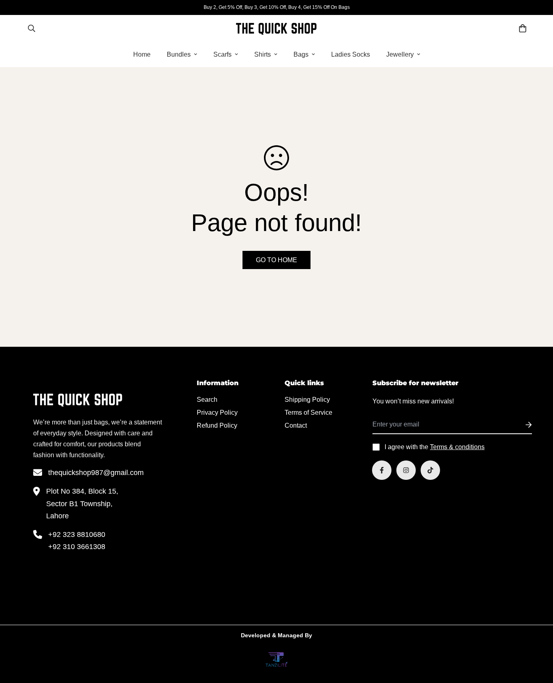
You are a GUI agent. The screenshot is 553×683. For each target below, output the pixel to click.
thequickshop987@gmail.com (96, 473)
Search (207, 399)
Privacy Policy (217, 412)
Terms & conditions (457, 446)
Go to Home (276, 260)
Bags (301, 54)
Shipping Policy (307, 399)
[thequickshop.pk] (276, 28)
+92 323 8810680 (76, 534)
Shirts (262, 54)
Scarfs (222, 54)
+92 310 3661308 (76, 547)
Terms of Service (308, 412)
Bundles (179, 54)
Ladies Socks (350, 54)
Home (142, 54)
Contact (296, 425)
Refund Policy (217, 425)
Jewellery (400, 54)
